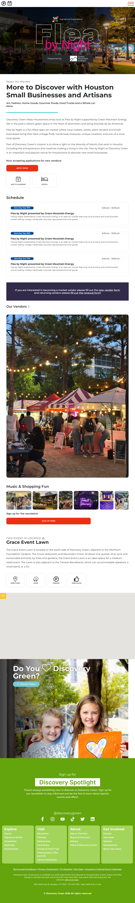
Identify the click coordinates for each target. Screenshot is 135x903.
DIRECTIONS (15, 583)
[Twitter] (82, 819)
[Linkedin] (92, 819)
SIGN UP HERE (48, 521)
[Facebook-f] (42, 819)
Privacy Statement (48, 869)
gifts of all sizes (71, 880)
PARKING (56, 583)
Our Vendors (17, 306)
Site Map (78, 869)
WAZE (35, 583)
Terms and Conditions (25, 869)
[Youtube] (62, 819)
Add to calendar (18, 184)
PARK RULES (76, 583)
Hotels (45, 184)
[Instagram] (52, 819)
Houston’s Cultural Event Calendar (103, 869)
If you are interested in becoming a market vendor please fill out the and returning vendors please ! (67, 291)
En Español (66, 869)
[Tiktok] (72, 819)
